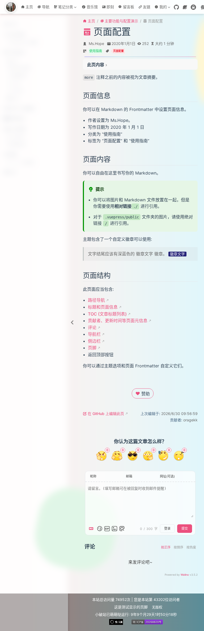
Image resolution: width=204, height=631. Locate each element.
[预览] (122, 528)
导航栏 (94, 334)
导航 (45, 7)
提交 (184, 528)
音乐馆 (92, 7)
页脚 (92, 347)
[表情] (99, 528)
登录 (167, 528)
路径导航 (96, 300)
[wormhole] (185, 7)
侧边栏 (94, 341)
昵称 (93, 476)
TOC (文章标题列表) (107, 314)
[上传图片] (114, 528)
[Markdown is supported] (92, 528)
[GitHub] (176, 7)
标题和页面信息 (103, 307)
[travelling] (193, 7)
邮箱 (129, 476)
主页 (29, 7)
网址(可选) (167, 476)
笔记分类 (64, 8)
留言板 (128, 7)
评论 (92, 327)
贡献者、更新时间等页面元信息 (117, 320)
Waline (185, 574)
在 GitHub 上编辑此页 (106, 413)
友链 (146, 7)
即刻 (110, 7)
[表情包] (107, 528)
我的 (160, 8)
